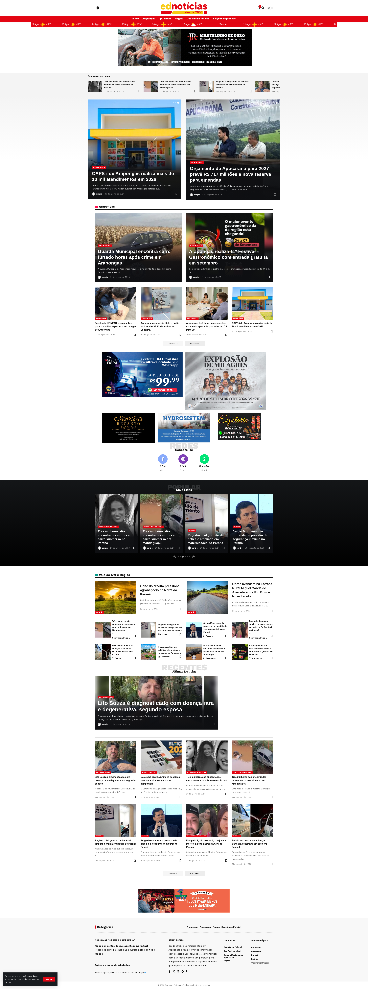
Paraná (102, 530)
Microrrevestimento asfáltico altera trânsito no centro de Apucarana (169, 650)
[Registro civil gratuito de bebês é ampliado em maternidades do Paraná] (95, 86)
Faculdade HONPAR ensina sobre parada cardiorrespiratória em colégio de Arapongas (115, 326)
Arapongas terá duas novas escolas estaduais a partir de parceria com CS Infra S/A (206, 326)
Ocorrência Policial (121, 638)
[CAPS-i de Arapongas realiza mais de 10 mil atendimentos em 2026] (252, 303)
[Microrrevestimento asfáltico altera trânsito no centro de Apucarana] (148, 652)
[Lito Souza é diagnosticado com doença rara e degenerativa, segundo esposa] (150, 86)
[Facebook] (163, 463)
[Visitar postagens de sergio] (93, 194)
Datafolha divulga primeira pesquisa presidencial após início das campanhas (233, 84)
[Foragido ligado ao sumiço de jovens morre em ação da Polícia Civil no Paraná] (240, 630)
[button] (49, 979)
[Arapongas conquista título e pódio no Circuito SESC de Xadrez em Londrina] (161, 303)
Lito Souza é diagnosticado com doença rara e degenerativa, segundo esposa (176, 84)
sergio (99, 194)
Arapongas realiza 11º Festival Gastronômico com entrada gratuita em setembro (228, 257)
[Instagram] (183, 463)
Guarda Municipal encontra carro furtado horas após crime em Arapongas (128, 173)
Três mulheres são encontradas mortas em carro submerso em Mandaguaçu (249, 780)
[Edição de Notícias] (184, 8)
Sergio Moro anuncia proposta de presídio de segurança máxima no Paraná (159, 843)
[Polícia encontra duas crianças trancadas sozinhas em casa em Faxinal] (103, 652)
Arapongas (99, 162)
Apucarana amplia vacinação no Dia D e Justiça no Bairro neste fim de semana (232, 174)
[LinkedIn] (187, 972)
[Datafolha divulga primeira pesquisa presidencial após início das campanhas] (206, 86)
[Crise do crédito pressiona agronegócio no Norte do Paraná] (115, 597)
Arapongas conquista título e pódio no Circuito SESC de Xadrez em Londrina (160, 326)
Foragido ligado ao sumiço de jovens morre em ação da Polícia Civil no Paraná (206, 843)
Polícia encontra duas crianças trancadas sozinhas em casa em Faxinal (249, 843)
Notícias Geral (196, 522)
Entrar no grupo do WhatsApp (112, 965)
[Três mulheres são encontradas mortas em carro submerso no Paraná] (262, 86)
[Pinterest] (182, 972)
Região (99, 612)
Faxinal (118, 658)
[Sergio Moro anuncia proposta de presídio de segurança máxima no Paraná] (194, 630)
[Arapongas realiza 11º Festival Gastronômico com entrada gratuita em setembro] (240, 652)
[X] (173, 972)
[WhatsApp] (204, 463)
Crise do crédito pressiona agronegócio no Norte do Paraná (159, 590)
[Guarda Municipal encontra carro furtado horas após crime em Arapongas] (194, 652)
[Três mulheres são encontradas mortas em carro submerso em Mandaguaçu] (103, 630)
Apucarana (197, 162)
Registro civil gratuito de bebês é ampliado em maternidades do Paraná (120, 84)
